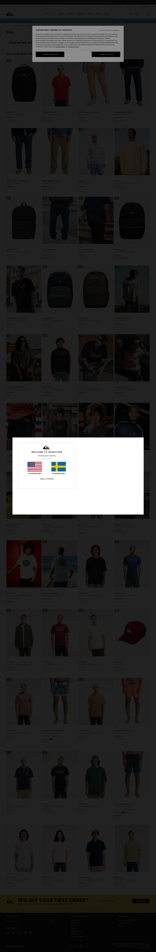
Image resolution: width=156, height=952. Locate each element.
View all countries (46, 479)
